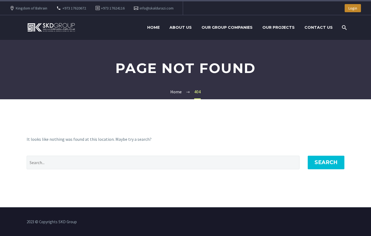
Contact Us (318, 27)
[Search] (343, 27)
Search (326, 162)
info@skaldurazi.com (157, 8)
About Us (180, 27)
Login (352, 8)
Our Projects (278, 27)
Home (153, 27)
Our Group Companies (227, 27)
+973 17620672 (74, 8)
